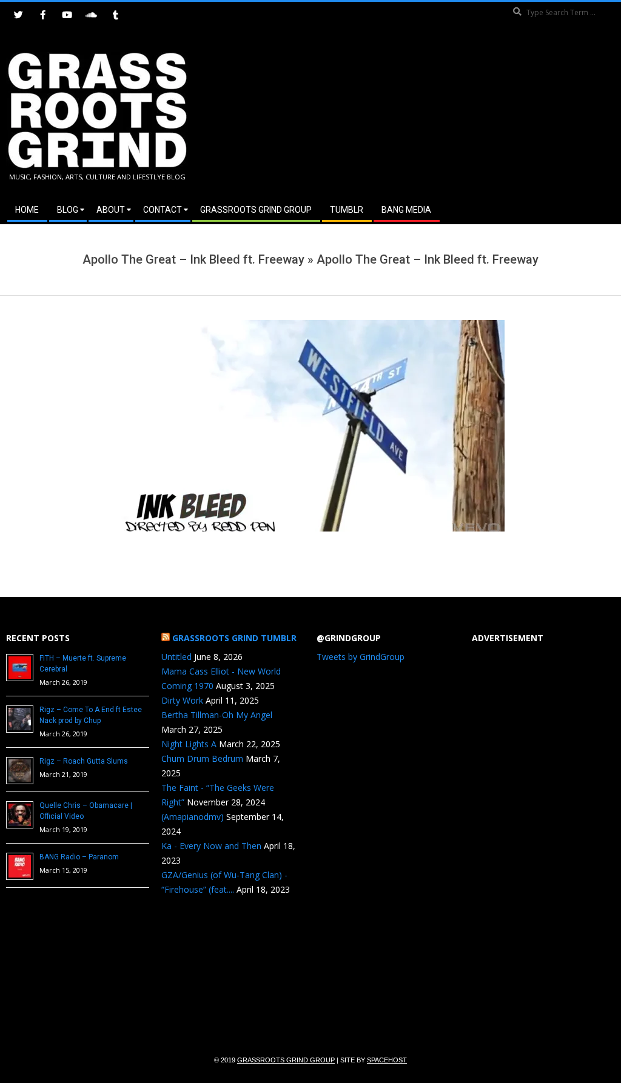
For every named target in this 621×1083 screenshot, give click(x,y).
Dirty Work (182, 700)
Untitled (176, 656)
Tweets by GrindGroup (360, 656)
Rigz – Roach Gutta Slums (83, 761)
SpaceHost (387, 1060)
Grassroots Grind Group (286, 1060)
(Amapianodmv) (192, 816)
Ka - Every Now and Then (211, 845)
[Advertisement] (462, 114)
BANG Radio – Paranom (79, 857)
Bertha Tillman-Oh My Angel (216, 715)
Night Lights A (189, 744)
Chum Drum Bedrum (202, 758)
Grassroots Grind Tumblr (234, 638)
